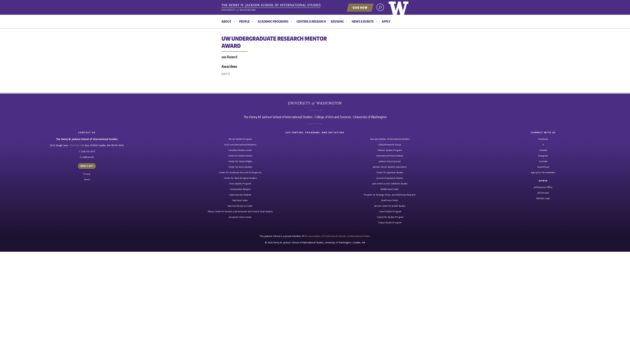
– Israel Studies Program (389, 211)
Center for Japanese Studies (389, 172)
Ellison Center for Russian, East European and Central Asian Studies (240, 211)
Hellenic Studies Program (390, 150)
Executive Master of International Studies (389, 139)
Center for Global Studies (240, 155)
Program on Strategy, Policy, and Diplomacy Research (390, 194)
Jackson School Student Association (390, 167)
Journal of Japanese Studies (390, 178)
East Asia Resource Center (240, 206)
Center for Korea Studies (240, 167)
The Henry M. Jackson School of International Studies (278, 117)
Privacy (86, 174)
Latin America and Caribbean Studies (390, 183)
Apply (386, 21)
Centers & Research (311, 21)
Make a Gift (86, 166)
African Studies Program (240, 139)
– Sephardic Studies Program (390, 217)
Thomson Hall (76, 145)
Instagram (543, 155)
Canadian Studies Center (240, 150)
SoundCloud (543, 167)
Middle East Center (390, 189)
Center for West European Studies (240, 178)
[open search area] (380, 7)
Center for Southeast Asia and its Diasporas (240, 172)
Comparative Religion (240, 189)
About (226, 21)
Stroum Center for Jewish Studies (390, 206)
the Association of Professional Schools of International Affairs (337, 236)
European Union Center (240, 217)
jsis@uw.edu (88, 157)
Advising (337, 21)
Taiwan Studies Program (389, 222)
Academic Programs (273, 21)
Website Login (543, 198)
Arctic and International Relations (240, 144)
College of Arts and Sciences (333, 117)
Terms (87, 179)
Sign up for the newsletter (543, 172)
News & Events (363, 21)
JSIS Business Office (543, 187)
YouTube (543, 161)
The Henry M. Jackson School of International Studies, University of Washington (271, 8)
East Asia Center (240, 200)
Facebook (543, 139)
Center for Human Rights (240, 161)
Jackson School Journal (390, 161)
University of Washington (399, 7)
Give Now (360, 7)
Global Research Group (389, 144)
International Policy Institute (389, 155)
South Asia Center (389, 200)
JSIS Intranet (543, 192)
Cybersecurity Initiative (240, 194)
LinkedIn (543, 150)
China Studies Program (240, 183)
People (244, 21)
